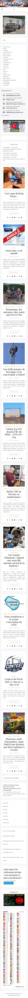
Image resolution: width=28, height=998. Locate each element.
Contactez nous (7, 47)
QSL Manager (6, 82)
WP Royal (18, 995)
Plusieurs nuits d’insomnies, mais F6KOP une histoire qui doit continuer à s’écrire (14, 744)
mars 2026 (5, 819)
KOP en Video (6, 54)
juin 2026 (5, 809)
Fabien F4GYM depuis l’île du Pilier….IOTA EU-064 (14, 433)
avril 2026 (5, 816)
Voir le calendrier (5, 115)
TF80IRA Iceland (10, 99)
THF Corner (6, 85)
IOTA (14, 426)
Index (4, 40)
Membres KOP (6, 75)
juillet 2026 (5, 806)
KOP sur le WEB (7, 55)
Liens (4, 69)
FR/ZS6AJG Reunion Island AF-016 (14, 112)
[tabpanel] (14, 25)
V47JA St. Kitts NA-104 (11, 108)
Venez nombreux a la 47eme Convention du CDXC (14, 620)
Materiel (12, 306)
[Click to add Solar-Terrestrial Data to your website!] (14, 900)
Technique (19, 306)
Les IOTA (5, 66)
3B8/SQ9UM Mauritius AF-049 (13, 95)
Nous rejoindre (6, 78)
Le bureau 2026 (7, 62)
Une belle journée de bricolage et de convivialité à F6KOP (14, 372)
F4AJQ (10, 199)
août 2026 (5, 803)
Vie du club (14, 19)
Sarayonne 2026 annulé (14, 252)
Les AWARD (6, 64)
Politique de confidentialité (9, 80)
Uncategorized (12, 614)
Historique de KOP (7, 52)
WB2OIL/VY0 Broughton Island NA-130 (15, 104)
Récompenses (6, 83)
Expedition (8, 190)
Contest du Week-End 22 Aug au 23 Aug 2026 (14, 681)
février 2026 (6, 822)
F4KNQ (4, 48)
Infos (14, 190)
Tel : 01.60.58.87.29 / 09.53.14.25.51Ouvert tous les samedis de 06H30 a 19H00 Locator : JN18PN (14, 790)
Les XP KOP (6, 68)
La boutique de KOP (8, 59)
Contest (14, 676)
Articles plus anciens (11, 778)
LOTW (4, 73)
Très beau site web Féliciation (10, 155)
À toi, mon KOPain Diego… (14, 195)
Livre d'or (5, 71)
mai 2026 (5, 813)
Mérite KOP (6, 76)
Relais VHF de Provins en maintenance (14, 494)
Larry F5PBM (10, 687)
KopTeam (5, 57)
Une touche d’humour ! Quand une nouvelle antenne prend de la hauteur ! (14, 560)
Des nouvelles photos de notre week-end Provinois (14, 24)
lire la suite (14, 213)
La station (5, 61)
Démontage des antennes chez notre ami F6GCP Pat (14, 312)
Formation (5, 50)
